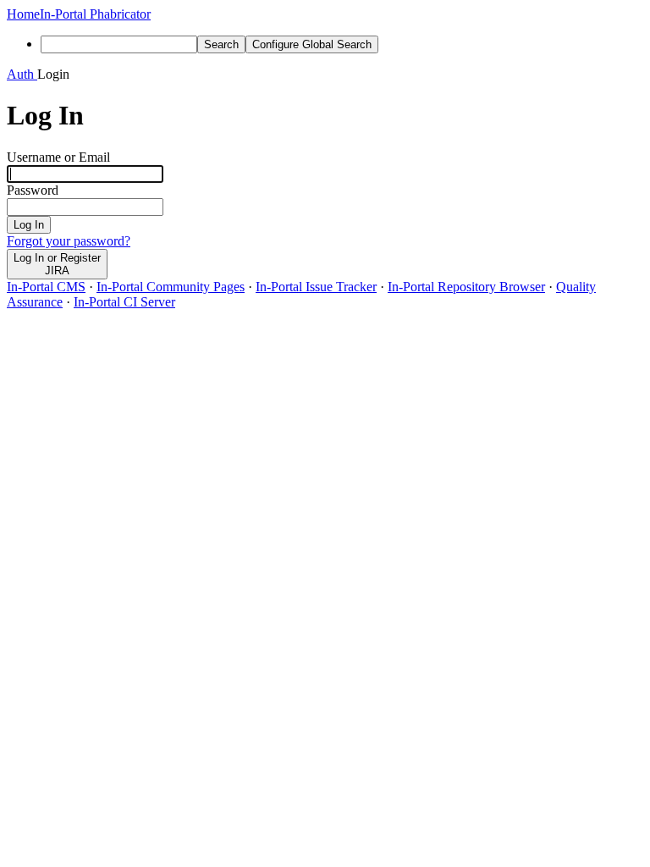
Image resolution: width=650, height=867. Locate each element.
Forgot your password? (68, 241)
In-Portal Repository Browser (466, 286)
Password (32, 190)
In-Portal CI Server (124, 302)
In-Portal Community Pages (170, 286)
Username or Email (58, 157)
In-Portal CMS (46, 286)
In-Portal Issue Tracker (316, 286)
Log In (29, 224)
